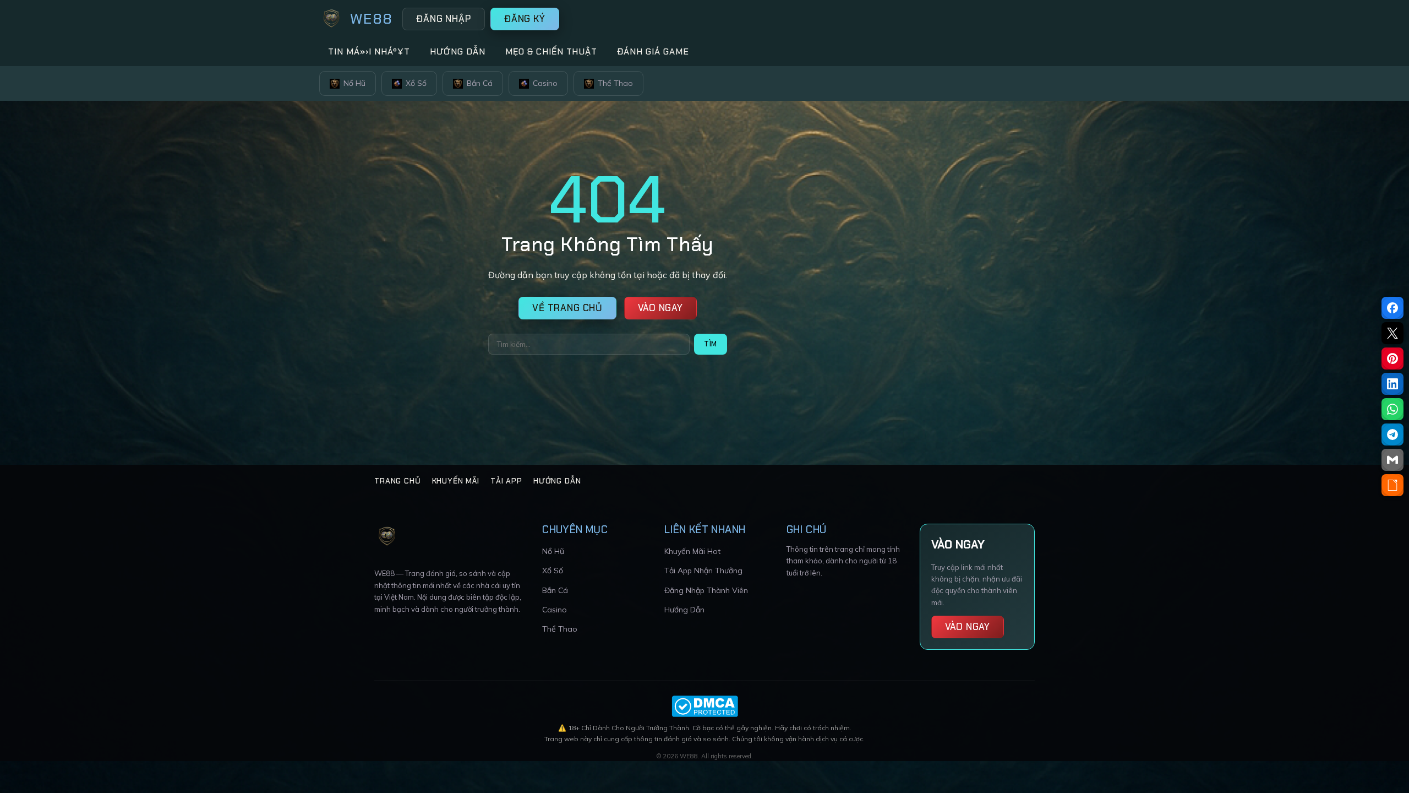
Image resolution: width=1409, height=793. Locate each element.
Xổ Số (416, 83)
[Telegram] (1392, 434)
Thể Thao (615, 83)
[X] (1392, 333)
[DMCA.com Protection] (704, 706)
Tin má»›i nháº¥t (369, 51)
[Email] (1392, 460)
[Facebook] (1392, 308)
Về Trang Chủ (567, 308)
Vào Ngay (660, 308)
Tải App (506, 481)
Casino (545, 83)
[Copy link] (1392, 485)
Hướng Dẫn (557, 481)
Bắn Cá (480, 83)
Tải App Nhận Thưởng (703, 570)
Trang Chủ (397, 481)
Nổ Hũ (354, 83)
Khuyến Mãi (455, 481)
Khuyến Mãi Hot (692, 551)
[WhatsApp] (1392, 409)
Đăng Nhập (443, 19)
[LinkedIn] (1392, 384)
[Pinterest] (1392, 358)
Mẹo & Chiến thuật (551, 51)
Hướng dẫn (457, 51)
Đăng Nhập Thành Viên (706, 590)
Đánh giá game (653, 51)
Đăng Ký (524, 19)
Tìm (710, 344)
